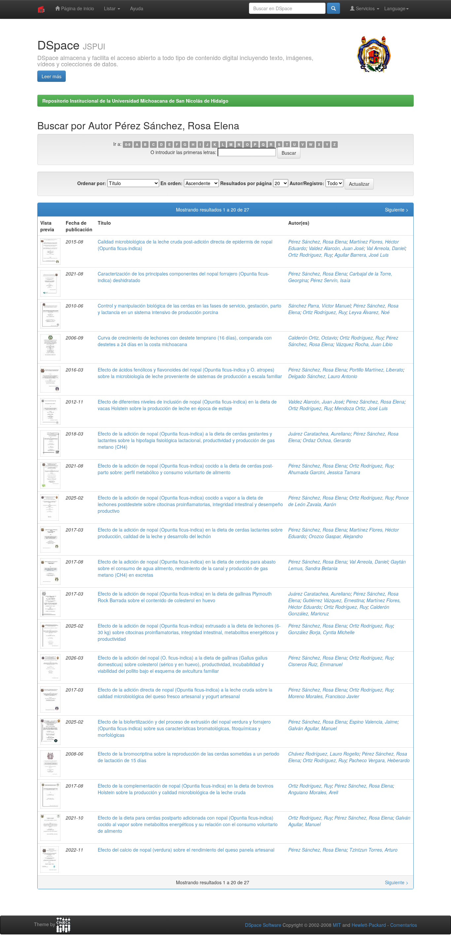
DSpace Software (263, 925)
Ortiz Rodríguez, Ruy (310, 254)
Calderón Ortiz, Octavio (312, 337)
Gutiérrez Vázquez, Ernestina (333, 600)
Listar (110, 8)
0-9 (127, 144)
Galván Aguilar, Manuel (312, 728)
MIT (337, 925)
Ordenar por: (91, 183)
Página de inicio (77, 8)
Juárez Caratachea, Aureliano (319, 433)
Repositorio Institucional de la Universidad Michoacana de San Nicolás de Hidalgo (135, 100)
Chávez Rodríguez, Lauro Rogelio (323, 753)
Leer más (51, 76)
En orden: (171, 183)
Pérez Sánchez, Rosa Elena (317, 241)
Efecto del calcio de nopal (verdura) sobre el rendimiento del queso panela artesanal (186, 849)
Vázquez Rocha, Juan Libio (364, 344)
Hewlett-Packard (369, 925)
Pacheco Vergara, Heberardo (379, 760)
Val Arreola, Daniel (385, 248)
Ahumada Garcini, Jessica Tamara (324, 472)
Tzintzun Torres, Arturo (373, 849)
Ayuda (136, 8)
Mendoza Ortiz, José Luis (361, 408)
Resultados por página (246, 183)
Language (394, 8)
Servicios (365, 8)
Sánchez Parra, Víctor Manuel (319, 305)
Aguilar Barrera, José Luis (361, 254)
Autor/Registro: (307, 183)
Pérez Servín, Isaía (330, 280)
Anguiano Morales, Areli (313, 792)
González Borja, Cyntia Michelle (321, 632)
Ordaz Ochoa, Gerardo (327, 440)
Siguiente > (396, 209)
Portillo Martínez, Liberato (376, 369)
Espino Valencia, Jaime (373, 721)
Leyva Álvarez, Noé (369, 312)
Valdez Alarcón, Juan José (336, 248)
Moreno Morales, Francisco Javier (323, 696)
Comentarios (403, 925)
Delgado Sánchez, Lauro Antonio (322, 376)
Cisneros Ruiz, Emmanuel (315, 664)
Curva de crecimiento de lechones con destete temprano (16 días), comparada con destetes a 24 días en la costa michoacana (185, 340)
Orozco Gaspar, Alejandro (336, 536)
